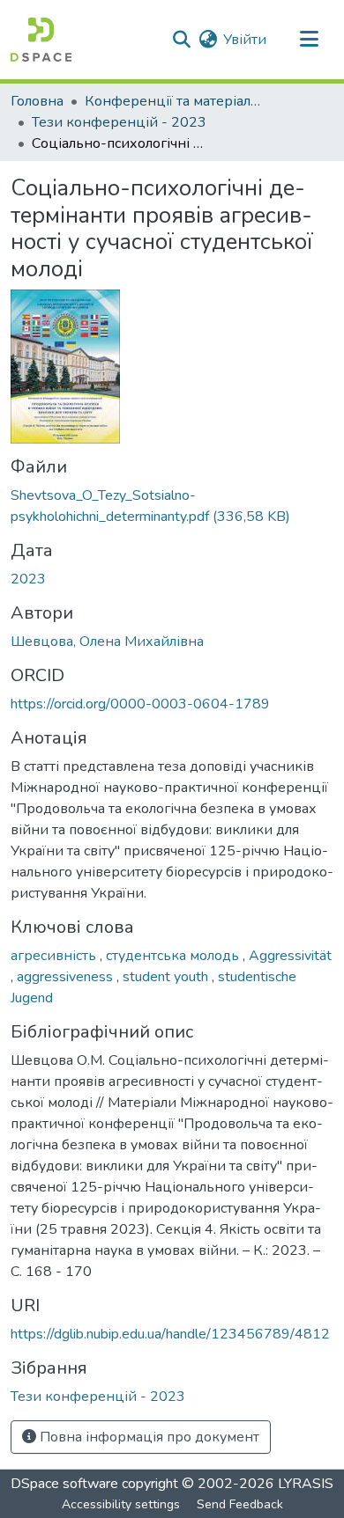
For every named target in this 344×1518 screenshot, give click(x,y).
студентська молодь (174, 955)
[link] (172, 506)
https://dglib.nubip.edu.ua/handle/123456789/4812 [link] (170, 1334)
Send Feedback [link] (240, 1504)
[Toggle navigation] (308, 39)
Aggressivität (290, 955)
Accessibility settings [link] (121, 1504)
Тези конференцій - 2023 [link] (119, 122)
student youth (167, 976)
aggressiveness (66, 976)
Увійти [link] (244, 39)
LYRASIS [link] (305, 1483)
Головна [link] (37, 101)
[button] (41, 40)
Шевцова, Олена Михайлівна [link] (107, 641)
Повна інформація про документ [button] (147, 1437)
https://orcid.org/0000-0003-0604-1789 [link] (140, 704)
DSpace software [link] (64, 1483)
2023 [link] (28, 579)
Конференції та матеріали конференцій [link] (173, 101)
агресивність (55, 955)
